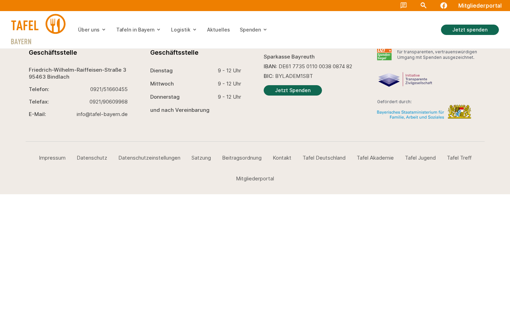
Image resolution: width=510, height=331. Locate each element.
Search (423, 5)
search (500, 11)
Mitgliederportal (480, 5)
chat (403, 5)
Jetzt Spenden (293, 90)
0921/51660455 (109, 89)
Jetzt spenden (469, 30)
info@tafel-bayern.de (102, 114)
